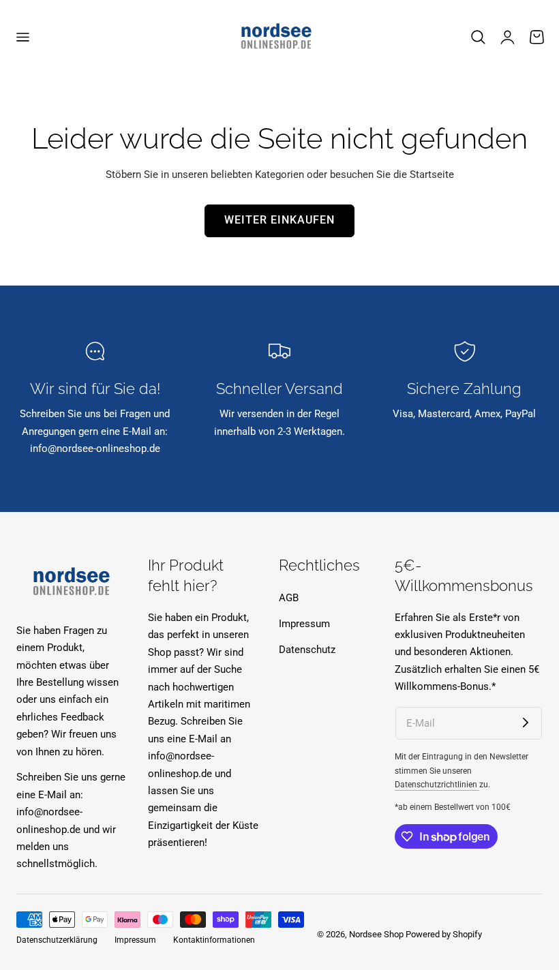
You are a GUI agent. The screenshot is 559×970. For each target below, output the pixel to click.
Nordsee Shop (376, 934)
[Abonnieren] (526, 723)
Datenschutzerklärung (56, 940)
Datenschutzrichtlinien (437, 784)
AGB (289, 598)
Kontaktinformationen (214, 940)
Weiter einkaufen (279, 220)
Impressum (304, 623)
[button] (22, 37)
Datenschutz (307, 649)
